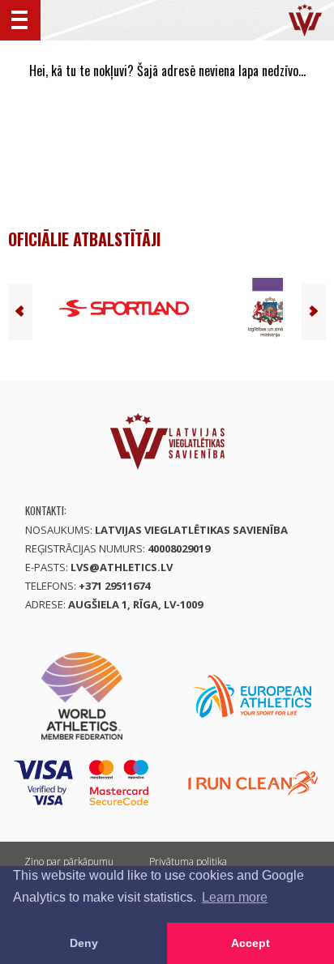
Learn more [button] (235, 897)
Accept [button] (250, 942)
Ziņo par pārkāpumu (68, 861)
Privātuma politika (188, 861)
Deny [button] (84, 942)
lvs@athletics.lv (122, 567)
